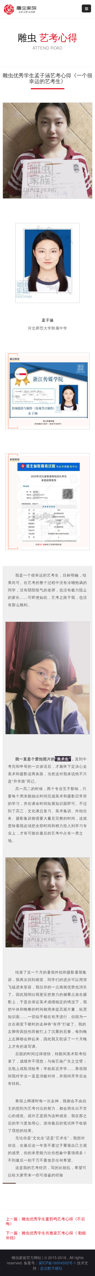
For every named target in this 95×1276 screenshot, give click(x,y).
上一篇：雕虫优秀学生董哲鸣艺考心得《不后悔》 (45, 1221)
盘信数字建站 (51, 1268)
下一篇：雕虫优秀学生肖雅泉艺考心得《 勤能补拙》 (46, 1235)
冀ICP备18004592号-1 (57, 1262)
